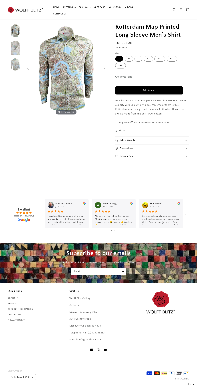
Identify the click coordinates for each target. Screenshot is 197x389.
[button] (69, 7)
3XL (172, 59)
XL (148, 59)
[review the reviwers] (84, 204)
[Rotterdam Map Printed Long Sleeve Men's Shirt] (15, 47)
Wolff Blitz (185, 379)
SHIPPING (13, 304)
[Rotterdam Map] (15, 30)
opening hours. (93, 325)
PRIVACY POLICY (16, 320)
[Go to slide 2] (114, 230)
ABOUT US (13, 298)
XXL (160, 59)
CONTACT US (14, 314)
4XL (121, 65)
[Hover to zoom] (66, 69)
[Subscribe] (122, 271)
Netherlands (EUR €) (20, 377)
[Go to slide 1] (111, 230)
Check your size (123, 76)
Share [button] (122, 130)
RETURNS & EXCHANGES (20, 309)
